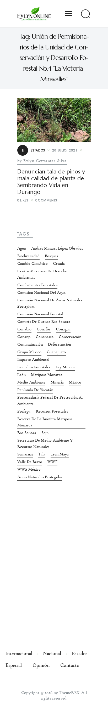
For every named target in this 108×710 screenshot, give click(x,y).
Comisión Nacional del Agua (41, 292)
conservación (70, 337)
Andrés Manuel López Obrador (57, 248)
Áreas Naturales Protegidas (39, 477)
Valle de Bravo (29, 462)
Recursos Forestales (52, 411)
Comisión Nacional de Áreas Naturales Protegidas (49, 303)
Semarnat (25, 454)
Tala (41, 454)
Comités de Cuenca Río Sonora (43, 321)
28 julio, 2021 (65, 150)
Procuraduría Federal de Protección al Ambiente (50, 400)
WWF (52, 462)
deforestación (59, 344)
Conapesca (44, 337)
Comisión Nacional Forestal (40, 314)
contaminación (30, 344)
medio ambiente (31, 382)
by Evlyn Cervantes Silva (42, 161)
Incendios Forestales (33, 367)
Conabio (24, 329)
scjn (44, 433)
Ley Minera (65, 367)
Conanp (23, 337)
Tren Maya (60, 454)
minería (57, 382)
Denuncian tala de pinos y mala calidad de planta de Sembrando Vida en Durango (51, 182)
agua (21, 248)
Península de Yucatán (35, 390)
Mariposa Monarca (46, 375)
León (21, 375)
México (75, 382)
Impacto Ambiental (33, 359)
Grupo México (29, 352)
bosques (51, 256)
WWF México (29, 469)
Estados (33, 150)
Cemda (59, 263)
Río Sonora (26, 433)
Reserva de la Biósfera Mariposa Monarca (44, 422)
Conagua (63, 329)
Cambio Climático (32, 263)
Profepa (23, 411)
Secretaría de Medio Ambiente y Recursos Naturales (45, 443)
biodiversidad (28, 256)
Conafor (44, 329)
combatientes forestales (37, 285)
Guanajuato (56, 352)
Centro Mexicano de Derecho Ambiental (42, 274)
